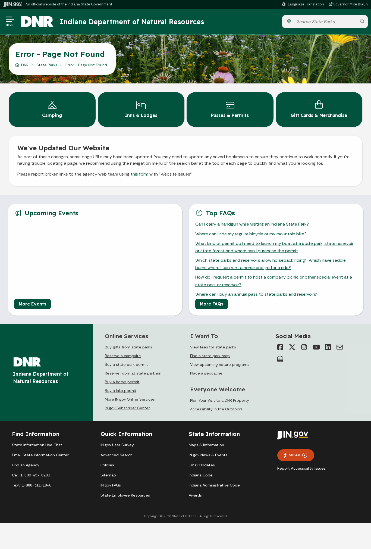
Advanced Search (116, 455)
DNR (25, 65)
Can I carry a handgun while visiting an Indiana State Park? (252, 224)
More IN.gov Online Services (130, 399)
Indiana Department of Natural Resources (131, 21)
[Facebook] (280, 347)
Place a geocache (206, 373)
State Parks (46, 65)
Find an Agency (25, 465)
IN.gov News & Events (208, 455)
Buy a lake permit (120, 390)
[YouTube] (316, 347)
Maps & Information (206, 444)
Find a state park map (210, 355)
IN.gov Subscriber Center (127, 407)
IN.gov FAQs (110, 485)
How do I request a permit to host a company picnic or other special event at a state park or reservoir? (273, 280)
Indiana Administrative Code (214, 485)
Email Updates (202, 465)
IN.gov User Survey (117, 444)
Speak (294, 455)
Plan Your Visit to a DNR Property (219, 400)
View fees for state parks (213, 347)
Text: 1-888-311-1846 (31, 485)
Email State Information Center (40, 455)
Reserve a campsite (123, 355)
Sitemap (108, 475)
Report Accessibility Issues (301, 468)
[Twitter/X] (292, 347)
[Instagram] (304, 347)
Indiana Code (201, 475)
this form (139, 174)
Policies (107, 465)
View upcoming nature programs (219, 364)
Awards (195, 495)
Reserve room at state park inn (133, 373)
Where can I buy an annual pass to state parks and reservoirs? (257, 294)
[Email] (339, 347)
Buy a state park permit (126, 364)
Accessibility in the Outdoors (216, 409)
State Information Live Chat (37, 444)
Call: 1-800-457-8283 (31, 475)
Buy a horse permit (122, 381)
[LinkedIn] (327, 347)
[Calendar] (280, 359)
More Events (32, 304)
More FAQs (211, 304)
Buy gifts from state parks (128, 347)
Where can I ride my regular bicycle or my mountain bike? (251, 234)
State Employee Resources (125, 495)
